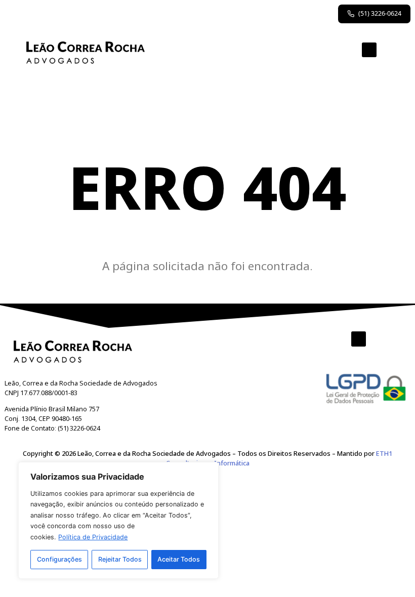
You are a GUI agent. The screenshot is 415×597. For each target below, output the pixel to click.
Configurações (59, 559)
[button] (369, 50)
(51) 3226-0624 (379, 13)
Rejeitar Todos (120, 559)
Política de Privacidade (93, 537)
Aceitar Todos (178, 559)
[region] (118, 520)
